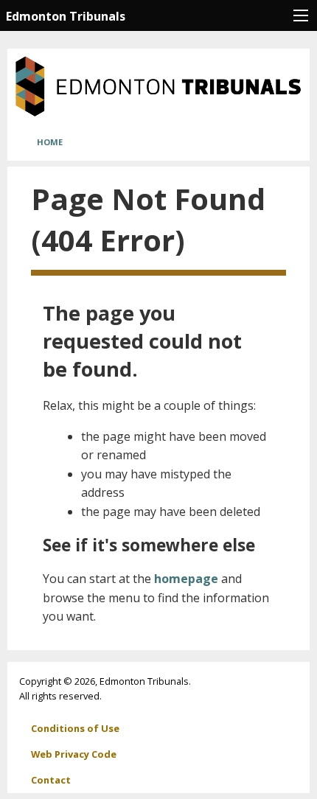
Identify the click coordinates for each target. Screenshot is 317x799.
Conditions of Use (75, 728)
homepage (186, 579)
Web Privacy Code (73, 754)
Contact (51, 779)
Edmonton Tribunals (65, 16)
